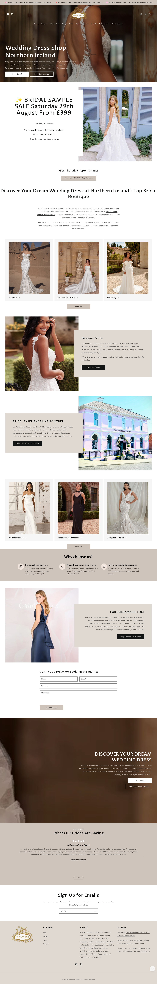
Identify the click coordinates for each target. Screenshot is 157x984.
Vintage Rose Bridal (73, 980)
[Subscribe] (95, 911)
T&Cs (45, 940)
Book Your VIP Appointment (27, 443)
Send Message (51, 708)
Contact (45, 944)
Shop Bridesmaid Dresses (130, 637)
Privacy (45, 936)
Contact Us (145, 951)
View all (78, 306)
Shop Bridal (17, 74)
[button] (44, 24)
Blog (44, 933)
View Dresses (139, 781)
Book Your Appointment (138, 787)
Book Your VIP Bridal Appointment (79, 178)
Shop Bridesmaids (41, 74)
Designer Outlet (93, 367)
